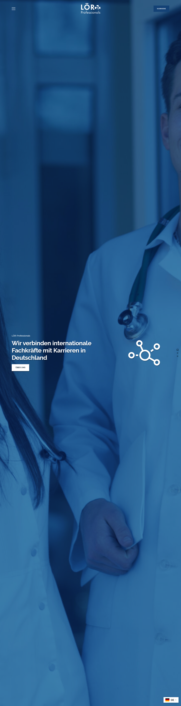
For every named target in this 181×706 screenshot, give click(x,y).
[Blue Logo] (90, 8)
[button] (177, 349)
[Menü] (13, 9)
